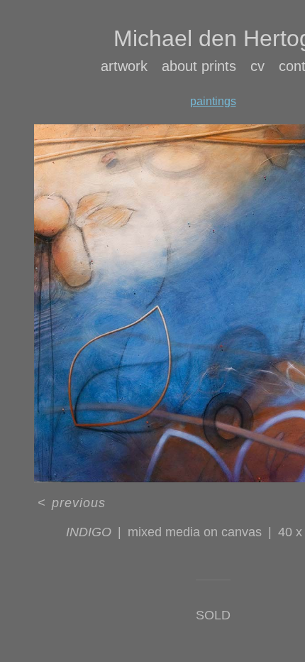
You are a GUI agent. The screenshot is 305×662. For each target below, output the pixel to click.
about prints (199, 66)
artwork (124, 66)
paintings (213, 101)
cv (257, 66)
